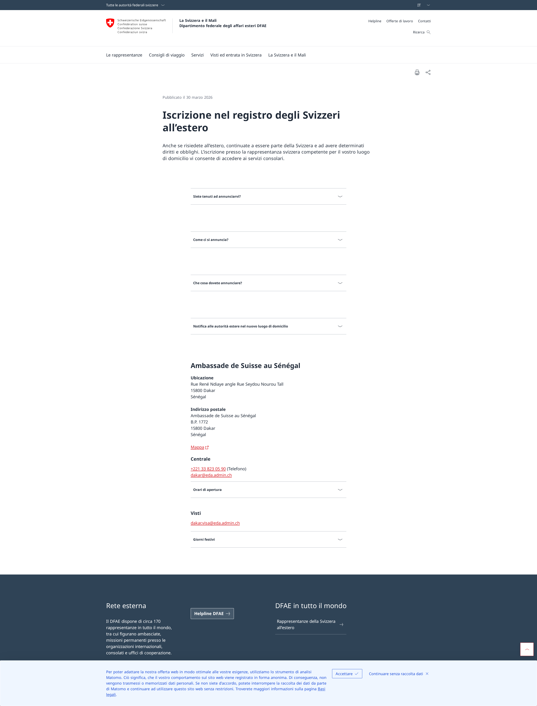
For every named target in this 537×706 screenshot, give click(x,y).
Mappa (197, 447)
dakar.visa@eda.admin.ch (215, 523)
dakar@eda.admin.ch (211, 475)
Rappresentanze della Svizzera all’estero (306, 624)
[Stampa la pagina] (417, 72)
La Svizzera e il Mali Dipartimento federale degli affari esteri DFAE (222, 23)
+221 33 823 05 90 (208, 469)
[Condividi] (427, 72)
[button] (124, 54)
